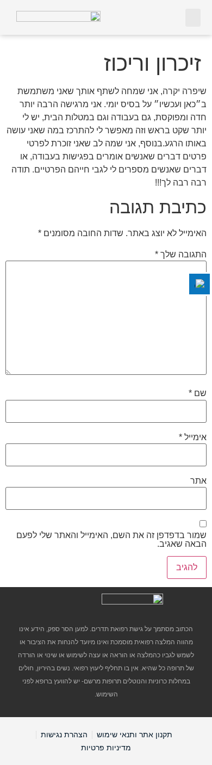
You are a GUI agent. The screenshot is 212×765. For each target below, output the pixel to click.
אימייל (193, 437)
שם (198, 393)
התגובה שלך (181, 254)
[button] (193, 18)
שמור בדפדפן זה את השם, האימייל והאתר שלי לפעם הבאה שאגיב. (111, 539)
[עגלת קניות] (170, 16)
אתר (198, 481)
